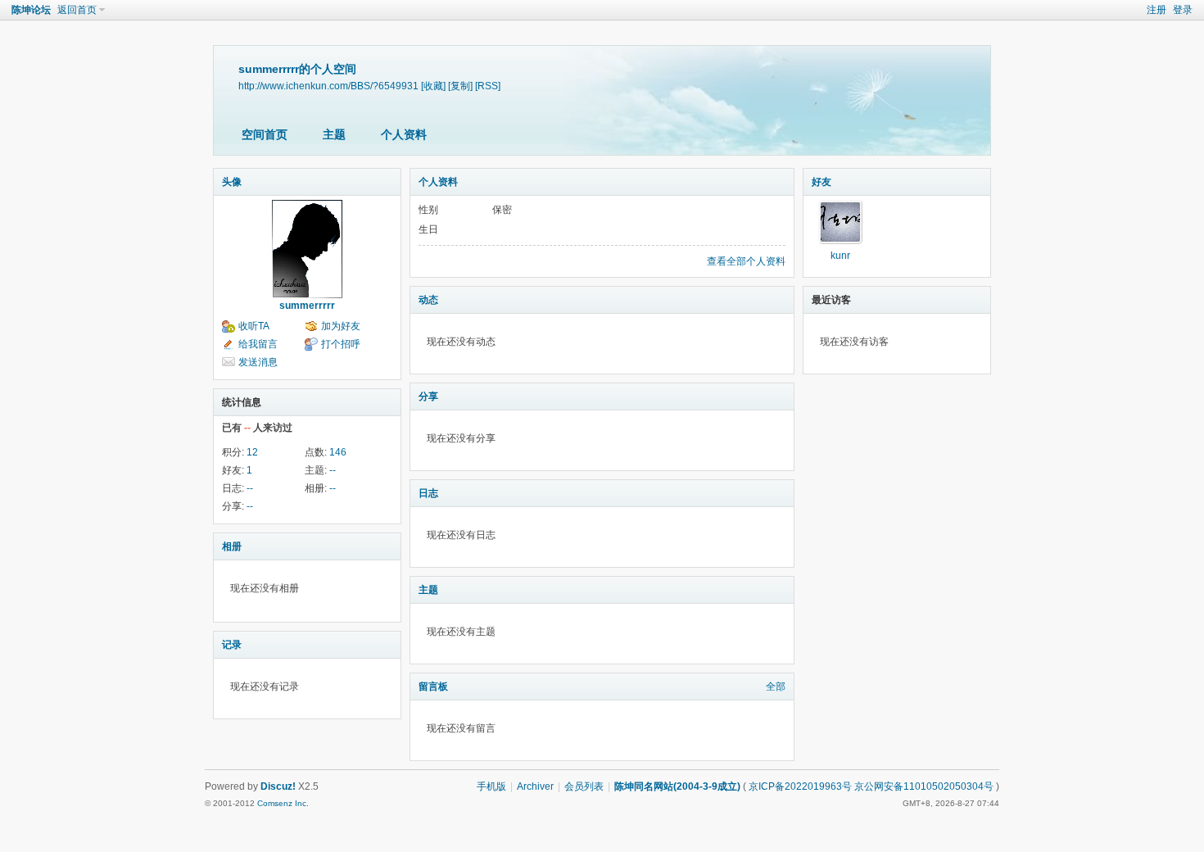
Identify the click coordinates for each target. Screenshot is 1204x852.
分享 (428, 396)
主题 (334, 134)
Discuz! (278, 786)
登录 (1183, 10)
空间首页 (264, 134)
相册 (232, 546)
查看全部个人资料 (746, 261)
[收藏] (433, 85)
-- (332, 470)
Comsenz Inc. (283, 803)
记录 (232, 644)
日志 (428, 493)
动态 (428, 300)
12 (252, 452)
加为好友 (340, 326)
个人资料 (404, 134)
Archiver (535, 786)
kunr (840, 255)
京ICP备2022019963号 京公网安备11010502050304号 (871, 786)
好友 (821, 182)
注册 (1156, 10)
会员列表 (584, 786)
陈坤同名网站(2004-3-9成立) (677, 786)
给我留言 (258, 344)
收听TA (253, 326)
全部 (775, 686)
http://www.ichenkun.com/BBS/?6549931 (328, 85)
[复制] (460, 85)
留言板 (433, 686)
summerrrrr (307, 305)
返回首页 (77, 10)
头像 (232, 182)
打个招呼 (340, 344)
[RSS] (487, 85)
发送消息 (258, 362)
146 (337, 452)
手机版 (491, 786)
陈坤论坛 (31, 10)
